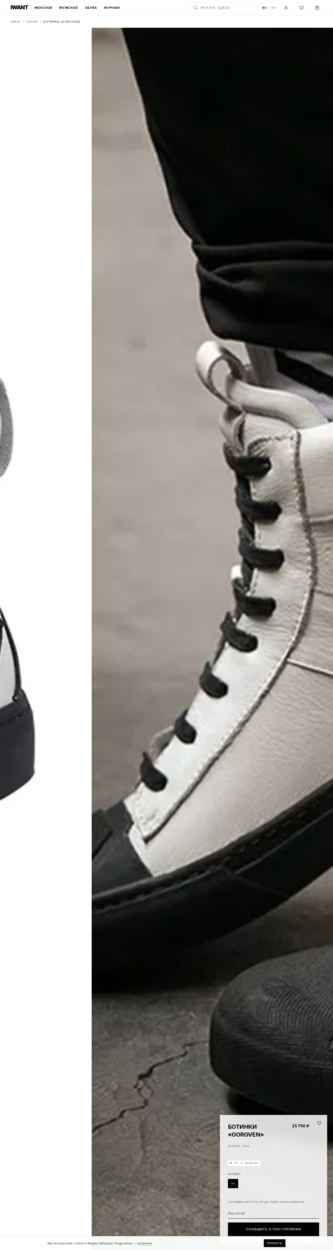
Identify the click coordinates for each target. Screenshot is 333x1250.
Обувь (91, 7)
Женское (43, 7)
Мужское (68, 7)
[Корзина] (317, 7)
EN (274, 7)
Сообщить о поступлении (273, 1229)
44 (233, 1183)
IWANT (15, 21)
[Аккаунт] (286, 7)
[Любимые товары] (301, 7)
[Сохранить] (319, 1123)
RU (264, 7)
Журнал (112, 7)
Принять (274, 1243)
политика (144, 1243)
